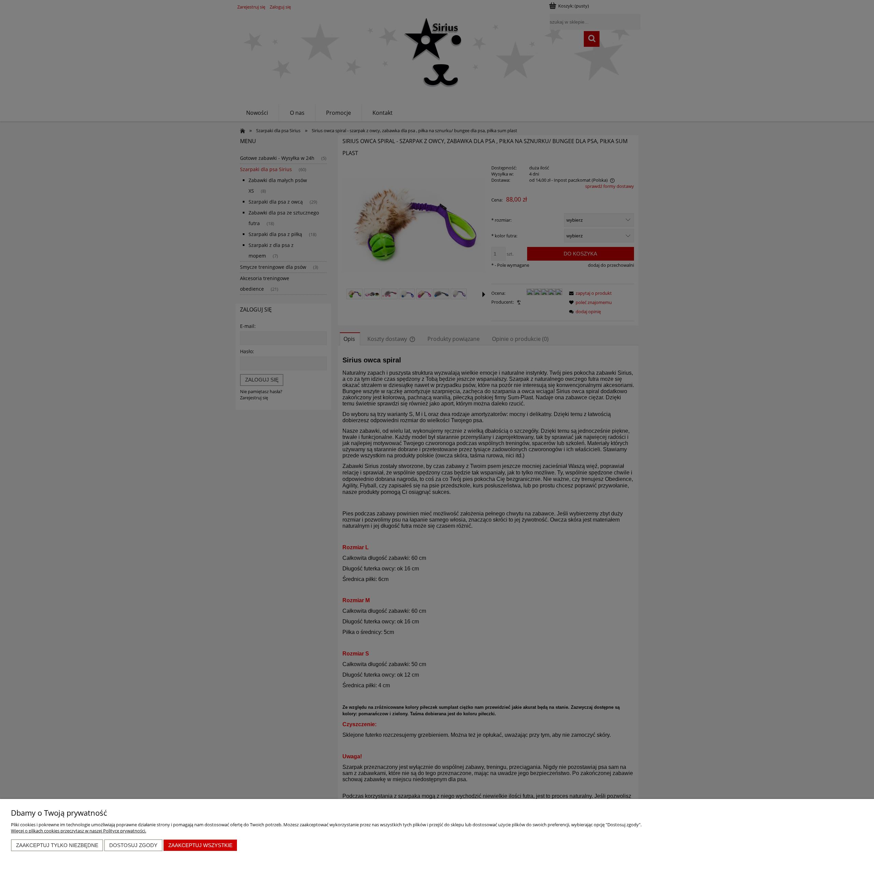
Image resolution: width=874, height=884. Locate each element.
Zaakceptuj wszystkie (200, 845)
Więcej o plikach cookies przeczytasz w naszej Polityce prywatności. (78, 831)
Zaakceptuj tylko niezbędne (57, 845)
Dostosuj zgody (133, 845)
